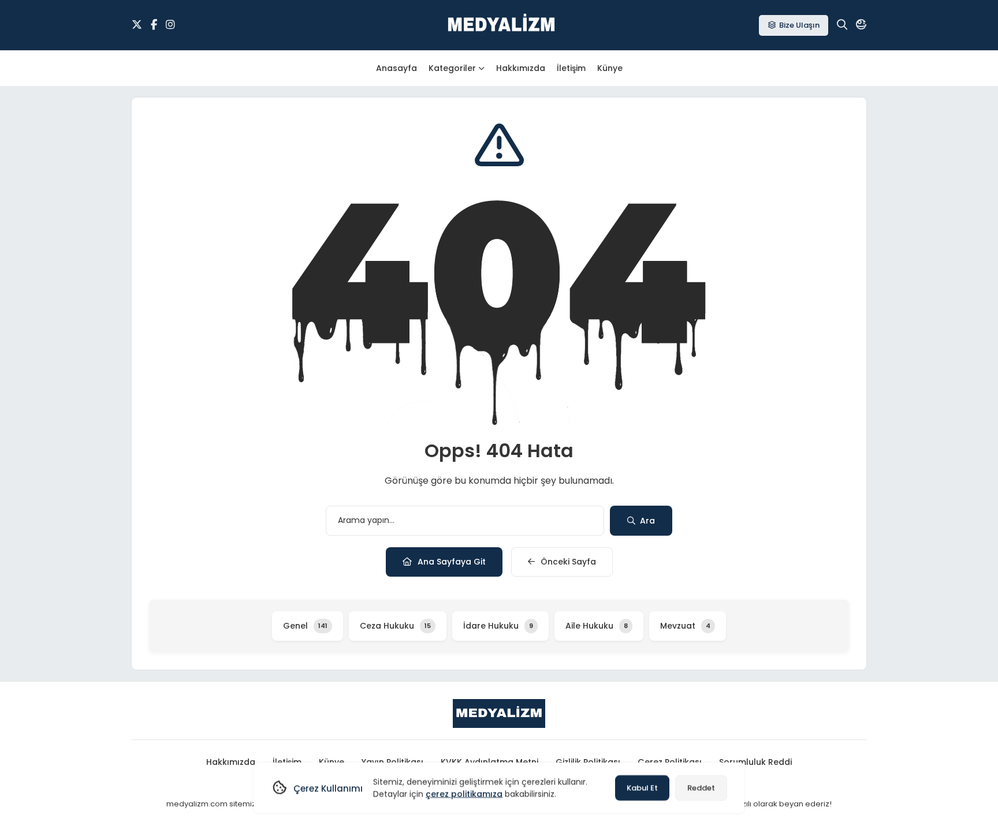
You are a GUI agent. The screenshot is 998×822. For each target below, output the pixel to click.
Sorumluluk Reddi (755, 762)
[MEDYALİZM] (501, 25)
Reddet (701, 787)
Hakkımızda (520, 68)
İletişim (571, 68)
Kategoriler (452, 68)
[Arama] (842, 25)
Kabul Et (642, 787)
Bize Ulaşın (799, 25)
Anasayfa (396, 68)
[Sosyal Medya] (137, 25)
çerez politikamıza (464, 793)
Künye (610, 68)
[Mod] (861, 25)
